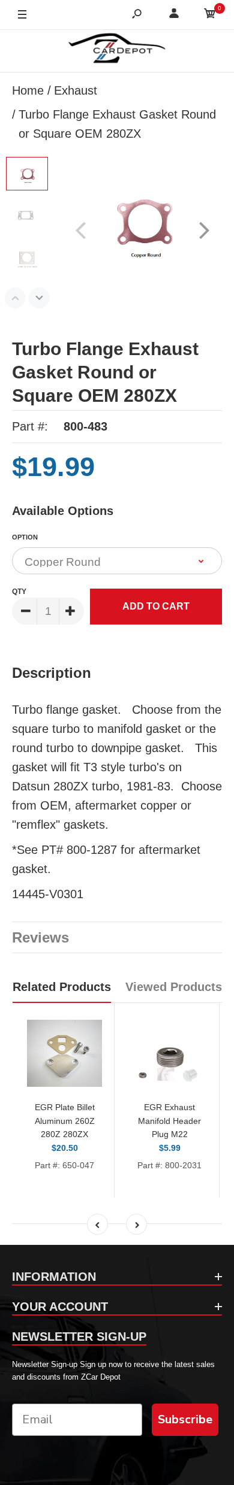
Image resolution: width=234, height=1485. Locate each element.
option (25, 537)
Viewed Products (173, 986)
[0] (210, 15)
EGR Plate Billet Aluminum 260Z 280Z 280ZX (65, 1120)
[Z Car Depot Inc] (117, 51)
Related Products (62, 986)
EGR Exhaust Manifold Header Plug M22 (169, 1120)
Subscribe (185, 1419)
